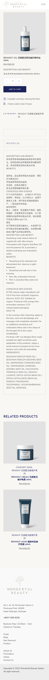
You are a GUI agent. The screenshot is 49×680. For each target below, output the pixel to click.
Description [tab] (13, 133)
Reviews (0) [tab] (12, 144)
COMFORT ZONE (24, 467)
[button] (24, 462)
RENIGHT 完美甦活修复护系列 (24, 472)
